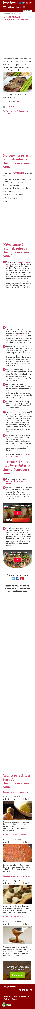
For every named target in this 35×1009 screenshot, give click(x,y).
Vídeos (11, 7)
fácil (17, 101)
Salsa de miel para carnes (14, 917)
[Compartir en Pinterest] (21, 579)
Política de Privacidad (22, 996)
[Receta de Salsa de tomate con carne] (17, 861)
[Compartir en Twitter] (13, 579)
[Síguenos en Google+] (27, 3)
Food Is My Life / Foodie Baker (18, 455)
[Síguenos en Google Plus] (27, 990)
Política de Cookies (11, 999)
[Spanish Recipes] (24, 7)
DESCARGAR (18, 975)
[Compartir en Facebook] (17, 579)
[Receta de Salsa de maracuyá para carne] (17, 818)
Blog (18, 7)
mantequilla (18, 173)
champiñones (18, 336)
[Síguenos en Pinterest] (30, 3)
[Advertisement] (17, 38)
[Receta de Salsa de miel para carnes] (17, 943)
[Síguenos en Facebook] (20, 3)
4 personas (11, 106)
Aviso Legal (8, 996)
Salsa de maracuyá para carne (16, 792)
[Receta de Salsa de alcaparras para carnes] (17, 903)
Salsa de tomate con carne (14, 835)
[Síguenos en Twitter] (23, 3)
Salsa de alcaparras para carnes (17, 876)
